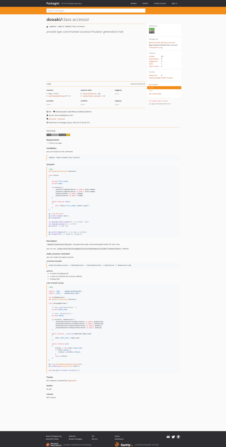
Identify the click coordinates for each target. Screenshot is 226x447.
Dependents (154, 59)
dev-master (153, 84)
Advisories (153, 75)
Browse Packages (75, 439)
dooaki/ (54, 19)
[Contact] (168, 437)
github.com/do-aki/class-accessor (162, 42)
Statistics (72, 436)
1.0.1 (151, 91)
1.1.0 (151, 88)
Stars (151, 64)
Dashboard (119, 439)
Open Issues (154, 66)
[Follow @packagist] (173, 437)
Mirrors (95, 439)
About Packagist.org (53, 436)
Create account (160, 3)
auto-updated (164, 101)
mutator (62, 119)
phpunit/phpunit (89, 94)
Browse (134, 3)
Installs (152, 56)
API (93, 436)
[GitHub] (178, 437)
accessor (53, 119)
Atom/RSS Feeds (52, 439)
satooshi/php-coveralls (92, 96)
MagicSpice (72, 380)
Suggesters (153, 61)
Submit (145, 3)
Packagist (52, 3)
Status (117, 436)
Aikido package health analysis (161, 78)
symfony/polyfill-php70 (58, 96)
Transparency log (156, 47)
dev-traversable (155, 94)
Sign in (174, 3)
